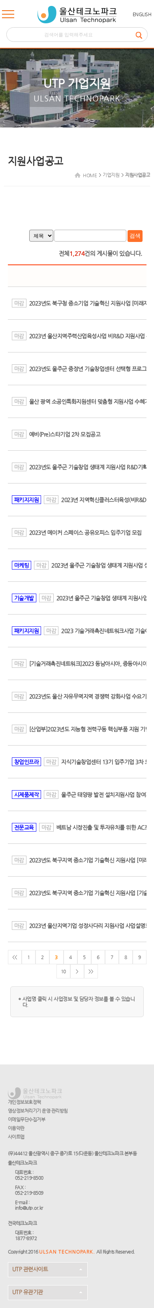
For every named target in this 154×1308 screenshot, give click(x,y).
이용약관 (16, 1128)
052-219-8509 (29, 1193)
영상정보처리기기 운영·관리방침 (38, 1110)
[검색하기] (141, 34)
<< (14, 957)
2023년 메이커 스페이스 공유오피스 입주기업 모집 (85, 532)
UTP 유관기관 (27, 1292)
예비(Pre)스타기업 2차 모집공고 (65, 434)
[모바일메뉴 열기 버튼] (8, 16)
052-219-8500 (29, 1178)
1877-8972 (26, 1238)
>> (91, 971)
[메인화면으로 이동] (77, 14)
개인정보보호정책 (24, 1102)
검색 (135, 235)
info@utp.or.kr (29, 1208)
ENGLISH (142, 14)
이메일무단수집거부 (26, 1119)
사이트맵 (16, 1136)
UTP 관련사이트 (30, 1269)
